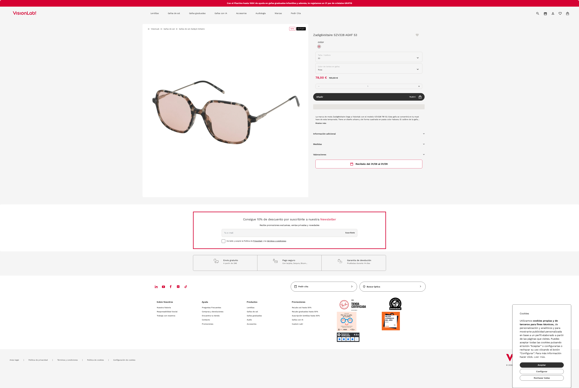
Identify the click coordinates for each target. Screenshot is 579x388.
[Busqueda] (538, 13)
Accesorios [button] (241, 13)
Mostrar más (320, 123)
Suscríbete (350, 233)
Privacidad (257, 241)
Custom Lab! (297, 324)
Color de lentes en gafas (329, 67)
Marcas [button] (278, 13)
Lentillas (250, 308)
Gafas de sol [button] (174, 13)
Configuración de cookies (124, 360)
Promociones (207, 324)
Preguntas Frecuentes (211, 308)
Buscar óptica (373, 286)
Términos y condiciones (67, 360)
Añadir (366, 97)
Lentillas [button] (154, 13)
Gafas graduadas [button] (197, 13)
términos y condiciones (276, 241)
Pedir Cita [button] (296, 13)
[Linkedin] (156, 286)
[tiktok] (186, 286)
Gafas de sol (252, 312)
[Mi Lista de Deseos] (560, 13)
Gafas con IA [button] (221, 13)
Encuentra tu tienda (211, 316)
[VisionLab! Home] (30, 13)
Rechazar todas (542, 378)
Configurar (541, 371)
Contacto (206, 320)
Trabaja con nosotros (166, 316)
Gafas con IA (297, 320)
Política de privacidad (38, 360)
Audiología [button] (261, 13)
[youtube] (178, 286)
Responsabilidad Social (167, 312)
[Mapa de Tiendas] (546, 13)
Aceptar (542, 365)
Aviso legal (14, 360)
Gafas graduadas (254, 316)
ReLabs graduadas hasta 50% (305, 312)
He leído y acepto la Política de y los (256, 241)
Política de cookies (95, 360)
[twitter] (163, 286)
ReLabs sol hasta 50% (302, 308)
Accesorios (251, 324)
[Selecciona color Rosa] (320, 47)
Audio (249, 320)
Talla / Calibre (324, 55)
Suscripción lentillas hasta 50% (306, 316)
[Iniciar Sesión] (553, 13)
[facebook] (170, 286)
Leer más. (539, 356)
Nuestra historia (164, 308)
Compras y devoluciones (212, 312)
